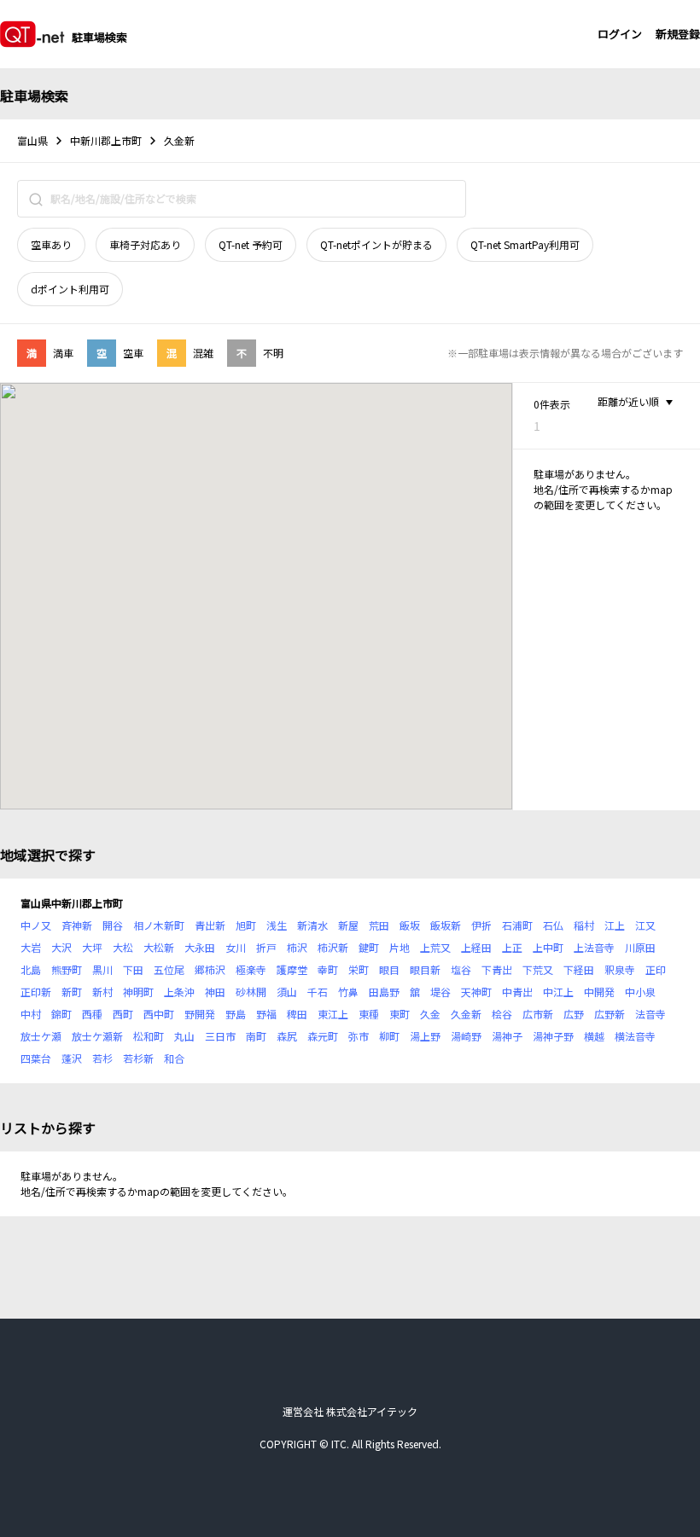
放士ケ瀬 (40, 1036)
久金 (430, 1013)
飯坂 (410, 925)
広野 (573, 1013)
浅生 (276, 925)
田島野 (384, 991)
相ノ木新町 (158, 925)
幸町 (328, 969)
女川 (235, 947)
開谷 (112, 925)
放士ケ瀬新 (97, 1036)
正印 (655, 969)
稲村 (584, 925)
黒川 (102, 969)
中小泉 (640, 991)
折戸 (266, 947)
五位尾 (169, 969)
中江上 (558, 991)
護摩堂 (292, 969)
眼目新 (425, 969)
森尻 (287, 1036)
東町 (399, 1013)
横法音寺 (635, 1036)
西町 (123, 1013)
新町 (71, 991)
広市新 (537, 1013)
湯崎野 (466, 1036)
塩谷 (461, 969)
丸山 (184, 1036)
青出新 (210, 925)
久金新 (466, 1013)
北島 (30, 969)
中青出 (517, 991)
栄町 (358, 969)
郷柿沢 (210, 969)
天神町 (476, 991)
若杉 (102, 1058)
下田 (133, 969)
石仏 (553, 925)
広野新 (609, 1013)
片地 (399, 947)
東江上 (333, 1013)
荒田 (379, 925)
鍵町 (369, 947)
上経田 (476, 947)
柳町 (389, 1036)
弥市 (358, 1036)
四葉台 (35, 1058)
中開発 (599, 991)
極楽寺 (251, 969)
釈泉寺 (619, 969)
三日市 (220, 1036)
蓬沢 (71, 1058)
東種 (369, 1013)
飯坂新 (445, 925)
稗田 (297, 1013)
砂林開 (251, 991)
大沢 (61, 947)
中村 (30, 1013)
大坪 (92, 947)
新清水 (312, 925)
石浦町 (517, 925)
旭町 (246, 925)
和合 (174, 1058)
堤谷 (440, 991)
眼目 (389, 969)
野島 (235, 1013)
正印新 (35, 991)
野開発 (199, 1013)
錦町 (61, 1013)
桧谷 (502, 1013)
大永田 (199, 947)
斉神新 (76, 925)
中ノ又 (35, 925)
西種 (92, 1013)
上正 (512, 947)
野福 (266, 1013)
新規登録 (678, 34)
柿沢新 (333, 947)
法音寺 (650, 1013)
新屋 (348, 925)
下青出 (496, 969)
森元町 (322, 1036)
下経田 (578, 969)
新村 (102, 991)
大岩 (30, 947)
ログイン (620, 34)
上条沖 (179, 991)
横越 (594, 1036)
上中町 (548, 947)
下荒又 (537, 969)
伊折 (481, 925)
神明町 (138, 991)
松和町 (148, 1036)
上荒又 (435, 947)
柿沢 (297, 947)
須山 (287, 991)
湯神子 (507, 1036)
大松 (123, 947)
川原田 (640, 947)
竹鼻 (348, 991)
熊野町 (66, 969)
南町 (256, 1036)
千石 (317, 991)
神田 (215, 991)
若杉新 (138, 1058)
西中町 (158, 1013)
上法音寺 (594, 947)
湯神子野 (553, 1036)
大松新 (158, 947)
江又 (645, 925)
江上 (614, 925)
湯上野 (425, 1036)
